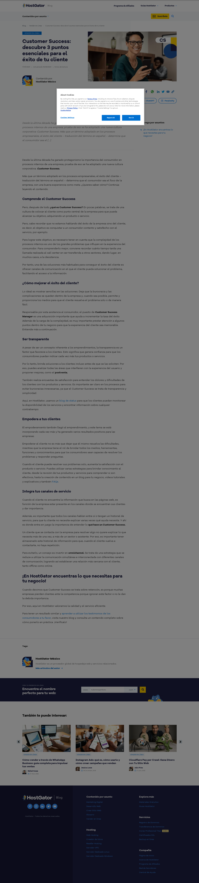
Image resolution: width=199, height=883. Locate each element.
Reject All (111, 118)
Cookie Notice (66, 110)
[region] (100, 106)
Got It (131, 118)
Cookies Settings (67, 117)
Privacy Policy (72, 108)
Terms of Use (92, 99)
